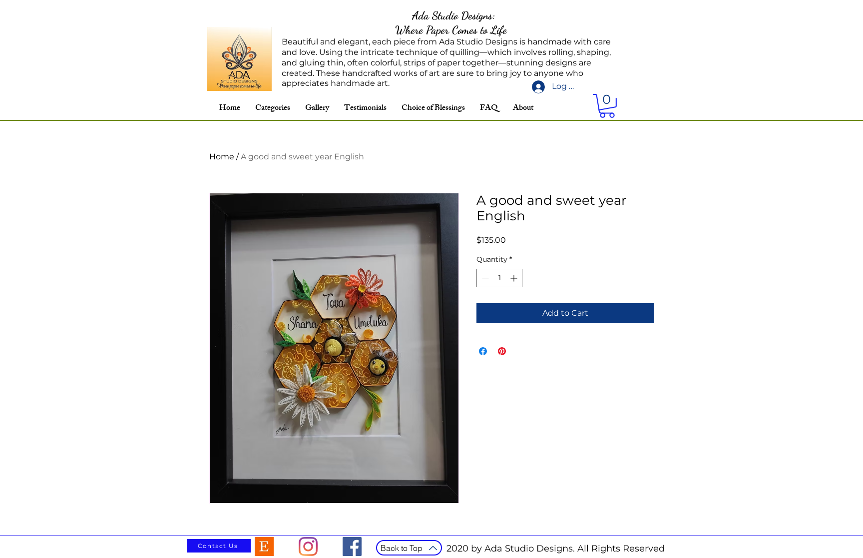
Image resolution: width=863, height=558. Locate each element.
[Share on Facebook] (483, 351)
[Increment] (514, 278)
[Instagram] (308, 546)
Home (221, 156)
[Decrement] (484, 278)
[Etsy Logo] (264, 546)
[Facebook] (352, 546)
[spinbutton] (499, 278)
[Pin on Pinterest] (502, 351)
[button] (607, 106)
